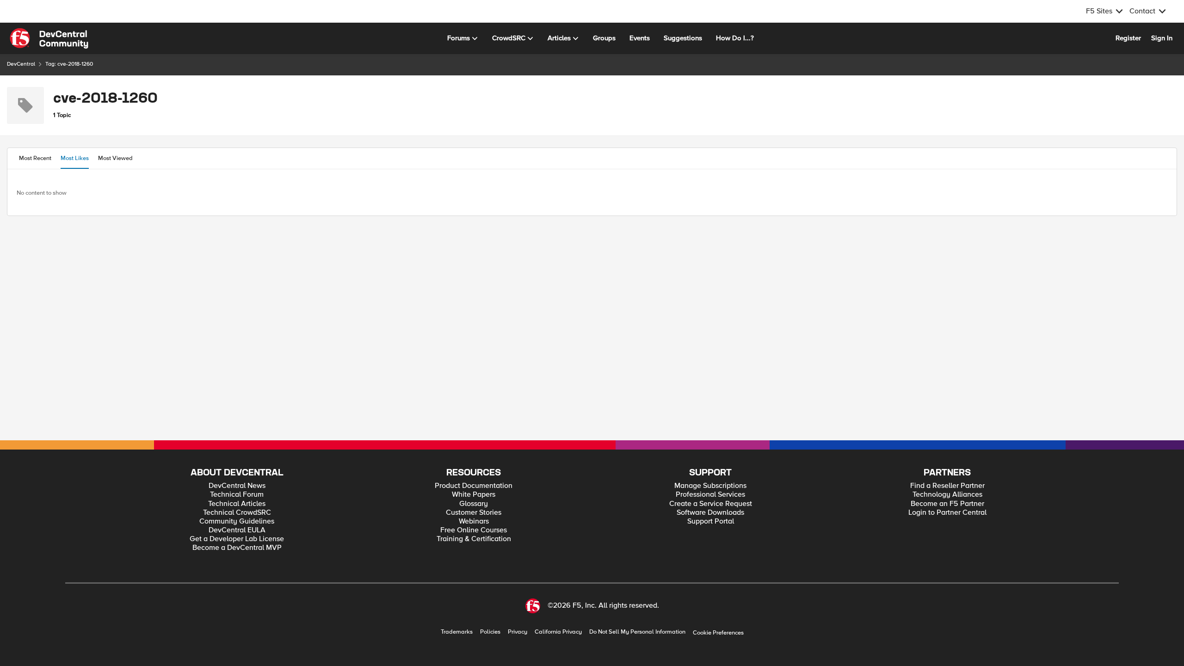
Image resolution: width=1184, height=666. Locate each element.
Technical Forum (237, 494)
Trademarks (457, 632)
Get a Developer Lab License (237, 539)
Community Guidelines (236, 521)
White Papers (473, 494)
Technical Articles (236, 504)
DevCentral (21, 64)
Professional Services (710, 494)
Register (1128, 38)
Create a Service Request (710, 504)
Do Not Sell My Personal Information (637, 632)
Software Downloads (710, 512)
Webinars (474, 521)
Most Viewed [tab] (115, 158)
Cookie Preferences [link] (718, 632)
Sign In (1161, 38)
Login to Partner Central (947, 512)
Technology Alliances (947, 494)
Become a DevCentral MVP (237, 547)
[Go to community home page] (49, 38)
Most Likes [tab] (75, 158)
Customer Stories (473, 512)
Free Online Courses (473, 530)
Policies (490, 632)
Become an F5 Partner (947, 504)
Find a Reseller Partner (947, 485)
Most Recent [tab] (35, 158)
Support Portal (710, 521)
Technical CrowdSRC (237, 512)
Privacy (517, 632)
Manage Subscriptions (710, 485)
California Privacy (558, 632)
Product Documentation (473, 485)
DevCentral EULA (237, 530)
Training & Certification (474, 539)
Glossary (473, 504)
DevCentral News (237, 485)
